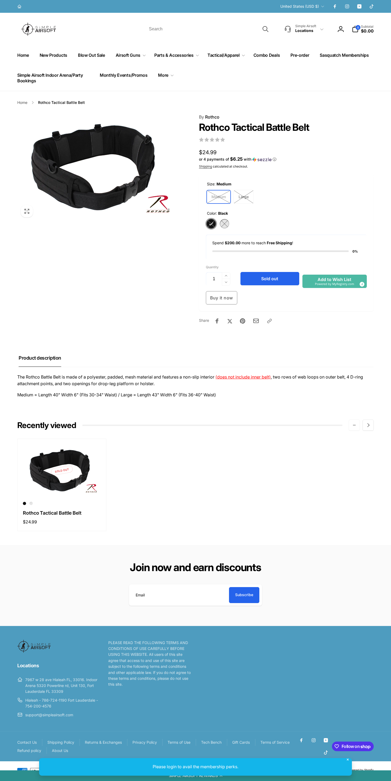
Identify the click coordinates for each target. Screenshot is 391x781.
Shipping (205, 166)
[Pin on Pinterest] (242, 321)
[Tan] (224, 224)
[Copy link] (269, 321)
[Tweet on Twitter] (229, 321)
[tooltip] (362, 284)
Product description (40, 358)
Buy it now (221, 297)
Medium (218, 196)
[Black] (211, 224)
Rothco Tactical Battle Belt (52, 513)
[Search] (265, 29)
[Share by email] (256, 321)
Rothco (209, 117)
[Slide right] (368, 425)
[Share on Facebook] (217, 321)
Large (244, 196)
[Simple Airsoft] (34, 651)
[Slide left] (354, 425)
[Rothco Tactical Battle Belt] (62, 487)
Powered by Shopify (361, 769)
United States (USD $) (299, 6)
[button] (195, 775)
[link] (20, 6)
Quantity (212, 267)
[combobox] (208, 29)
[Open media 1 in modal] (97, 167)
